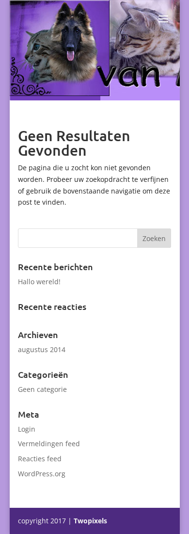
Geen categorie (42, 389)
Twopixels (90, 520)
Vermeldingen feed (49, 443)
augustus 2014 (41, 349)
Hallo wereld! (39, 281)
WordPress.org (41, 473)
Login (26, 429)
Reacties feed (40, 458)
